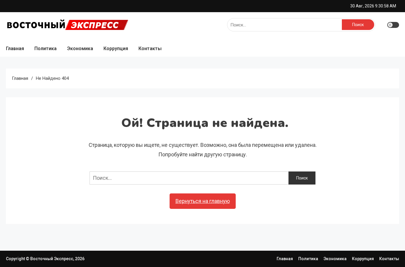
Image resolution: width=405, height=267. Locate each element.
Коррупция (115, 48)
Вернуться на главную (203, 201)
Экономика (80, 48)
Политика (45, 48)
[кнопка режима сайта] (393, 25)
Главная (15, 48)
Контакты (150, 48)
